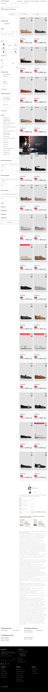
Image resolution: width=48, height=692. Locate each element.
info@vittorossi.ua (23, 661)
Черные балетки (4, 630)
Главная (2, 5)
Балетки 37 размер (5, 637)
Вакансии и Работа (4, 673)
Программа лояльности (20, 671)
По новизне (11, 14)
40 (27, 36)
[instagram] (1, 663)
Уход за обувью (35, 1)
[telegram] (5, 663)
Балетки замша (39, 630)
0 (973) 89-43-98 (23, 655)
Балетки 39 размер (5, 638)
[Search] (15, 3)
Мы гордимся (3, 671)
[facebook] (3, 663)
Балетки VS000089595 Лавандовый (38, 512)
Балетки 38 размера (28, 637)
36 (20, 36)
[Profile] (22, 3)
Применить (9, 222)
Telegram (21, 659)
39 (25, 36)
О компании (3, 669)
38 (23, 36)
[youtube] (8, 663)
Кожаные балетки (28, 630)
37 (22, 36)
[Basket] (25, 3)
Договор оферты (4, 677)
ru (10, 3)
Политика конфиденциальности (18, 688)
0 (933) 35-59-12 (22, 654)
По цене (37, 14)
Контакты (20, 649)
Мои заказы (34, 671)
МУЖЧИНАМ (27, 1)
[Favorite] (18, 3)
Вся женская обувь (8, 5)
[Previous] (21, 524)
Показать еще (35, 488)
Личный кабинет (35, 669)
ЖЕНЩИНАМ (20, 1)
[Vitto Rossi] (5, 1)
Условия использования (5, 688)
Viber (21, 657)
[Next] (45, 524)
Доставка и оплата (19, 673)
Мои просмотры (35, 673)
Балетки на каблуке (28, 631)
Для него (10, 655)
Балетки (22, 39)
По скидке (25, 14)
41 (28, 36)
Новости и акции (19, 669)
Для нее (3, 655)
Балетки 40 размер (28, 638)
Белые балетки (16, 630)
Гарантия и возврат (19, 675)
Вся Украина (3, 3)
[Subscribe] (13, 659)
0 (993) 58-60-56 (23, 653)
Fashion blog (43, 1)
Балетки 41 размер (5, 640)
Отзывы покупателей (20, 677)
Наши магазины (4, 675)
